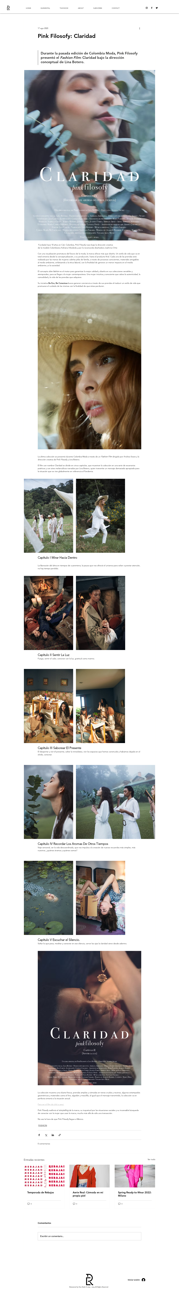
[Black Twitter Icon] (157, 8)
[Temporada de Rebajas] (44, 1176)
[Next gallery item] (151, 802)
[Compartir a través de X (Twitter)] (46, 1135)
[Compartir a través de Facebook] (39, 1135)
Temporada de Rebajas (40, 1192)
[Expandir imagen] (48, 516)
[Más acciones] (139, 28)
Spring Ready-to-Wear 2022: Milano (134, 1194)
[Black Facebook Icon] (151, 8)
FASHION (42, 1125)
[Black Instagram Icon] (146, 8)
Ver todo (151, 1159)
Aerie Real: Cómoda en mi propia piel (88, 1194)
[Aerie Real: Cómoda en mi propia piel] (89, 1176)
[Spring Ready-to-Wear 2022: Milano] (135, 1176)
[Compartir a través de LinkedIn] (52, 1135)
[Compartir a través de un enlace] (59, 1135)
